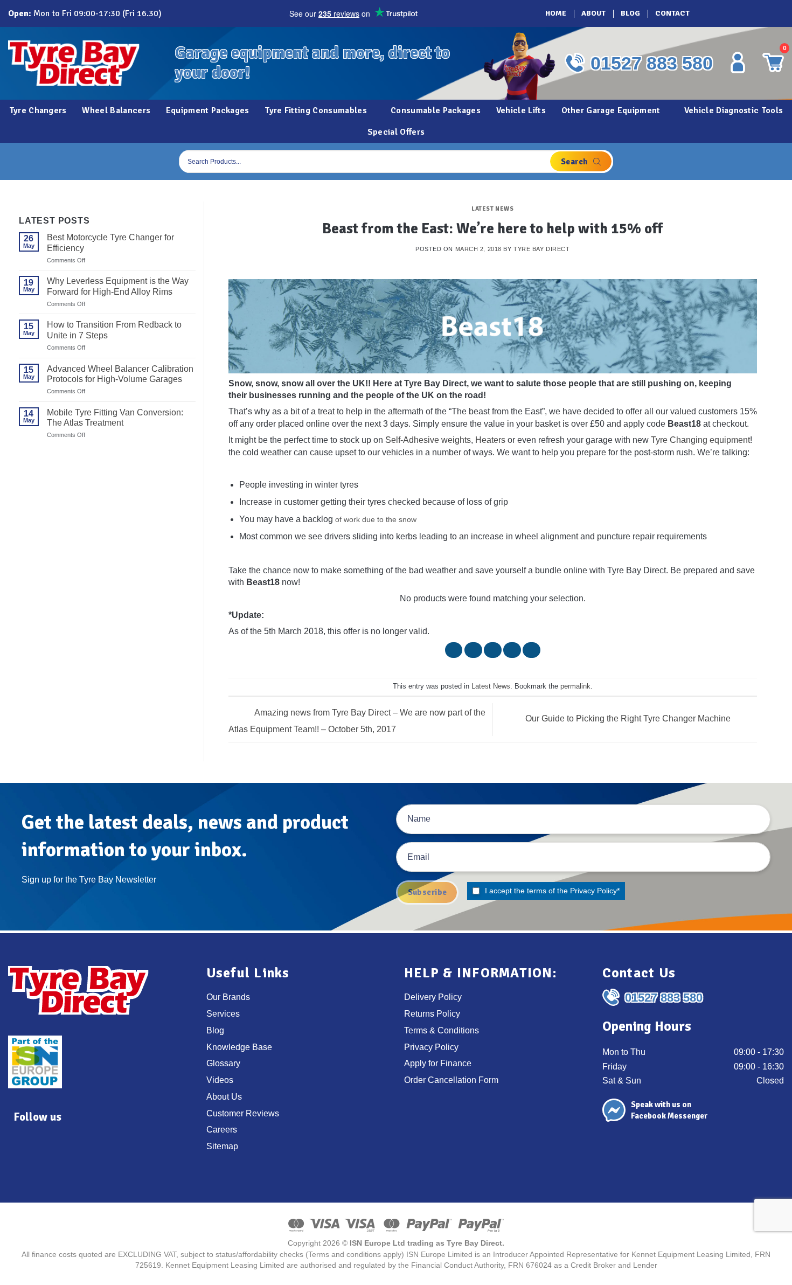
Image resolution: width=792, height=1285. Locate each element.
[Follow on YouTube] (769, 13)
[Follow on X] (739, 13)
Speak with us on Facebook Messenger (669, 1110)
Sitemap (222, 1146)
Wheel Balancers (116, 110)
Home (555, 13)
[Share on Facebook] (454, 650)
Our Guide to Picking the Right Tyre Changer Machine (629, 718)
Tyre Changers (38, 110)
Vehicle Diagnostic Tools (733, 110)
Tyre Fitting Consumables (316, 110)
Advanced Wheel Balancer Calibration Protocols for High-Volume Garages (120, 374)
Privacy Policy (593, 890)
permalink (575, 686)
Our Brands (228, 997)
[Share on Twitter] (473, 650)
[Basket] (772, 161)
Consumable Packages (436, 110)
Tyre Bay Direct (541, 249)
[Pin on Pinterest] (512, 650)
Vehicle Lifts (521, 110)
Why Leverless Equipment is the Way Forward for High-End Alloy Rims (118, 286)
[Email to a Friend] (493, 650)
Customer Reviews (242, 1113)
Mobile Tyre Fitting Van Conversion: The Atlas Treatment (115, 417)
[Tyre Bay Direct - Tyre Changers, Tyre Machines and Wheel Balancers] (83, 63)
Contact (672, 13)
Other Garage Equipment (611, 110)
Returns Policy (432, 1013)
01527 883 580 (651, 63)
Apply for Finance (437, 1063)
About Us (224, 1096)
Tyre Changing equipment (700, 439)
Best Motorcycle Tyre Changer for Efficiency (110, 242)
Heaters (490, 439)
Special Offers (396, 132)
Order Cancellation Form (451, 1080)
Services (223, 1013)
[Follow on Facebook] (708, 13)
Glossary (223, 1063)
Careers (221, 1129)
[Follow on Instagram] (723, 13)
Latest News (492, 208)
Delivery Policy (433, 997)
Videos (219, 1080)
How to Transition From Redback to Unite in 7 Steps (114, 329)
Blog (630, 13)
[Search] (580, 161)
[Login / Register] (737, 62)
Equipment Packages (207, 110)
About (593, 13)
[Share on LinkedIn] (531, 650)
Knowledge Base (239, 1047)
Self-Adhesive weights (428, 439)
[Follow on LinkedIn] (754, 13)
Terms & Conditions (441, 1030)
